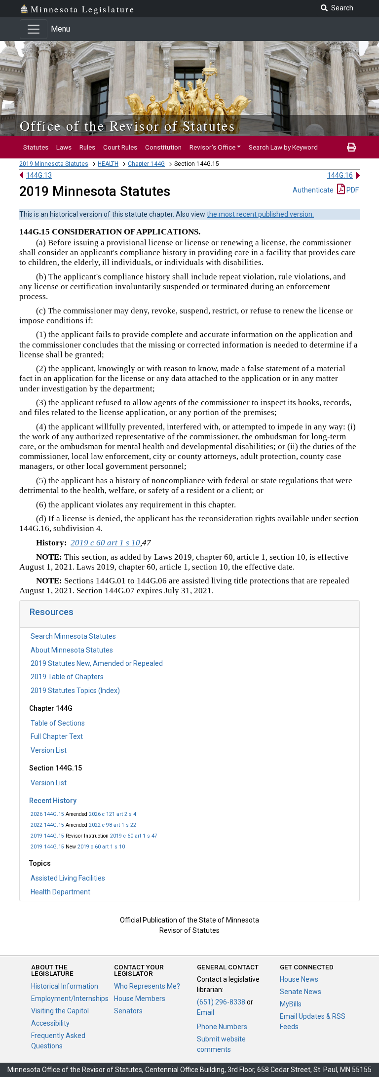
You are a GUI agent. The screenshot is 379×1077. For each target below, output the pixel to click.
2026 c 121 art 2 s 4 (112, 814)
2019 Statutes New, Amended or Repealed (97, 663)
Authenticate (313, 190)
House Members (139, 998)
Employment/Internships (70, 998)
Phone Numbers (222, 1027)
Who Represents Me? (147, 986)
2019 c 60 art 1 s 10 (101, 847)
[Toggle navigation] (33, 29)
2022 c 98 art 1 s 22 (112, 825)
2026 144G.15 (47, 814)
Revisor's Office (212, 147)
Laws (64, 147)
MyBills (291, 1004)
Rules (87, 147)
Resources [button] (52, 612)
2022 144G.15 (47, 825)
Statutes (35, 147)
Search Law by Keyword (283, 147)
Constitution (163, 147)
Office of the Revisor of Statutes (127, 125)
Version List (49, 750)
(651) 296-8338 (221, 1002)
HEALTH (108, 163)
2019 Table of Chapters (67, 677)
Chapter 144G (146, 163)
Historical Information (64, 986)
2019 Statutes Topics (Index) (75, 690)
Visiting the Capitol (60, 1011)
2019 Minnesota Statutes (53, 163)
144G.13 (39, 175)
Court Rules (120, 147)
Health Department (60, 892)
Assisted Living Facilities (68, 878)
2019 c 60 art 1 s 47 (133, 836)
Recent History (52, 801)
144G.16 (340, 175)
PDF (352, 190)
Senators (128, 1011)
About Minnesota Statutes (72, 650)
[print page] (351, 147)
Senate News (300, 992)
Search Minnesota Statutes (73, 636)
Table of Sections (58, 723)
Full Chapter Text (57, 736)
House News (299, 979)
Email (205, 1012)
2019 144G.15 (47, 836)
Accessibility (50, 1023)
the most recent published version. (260, 214)
